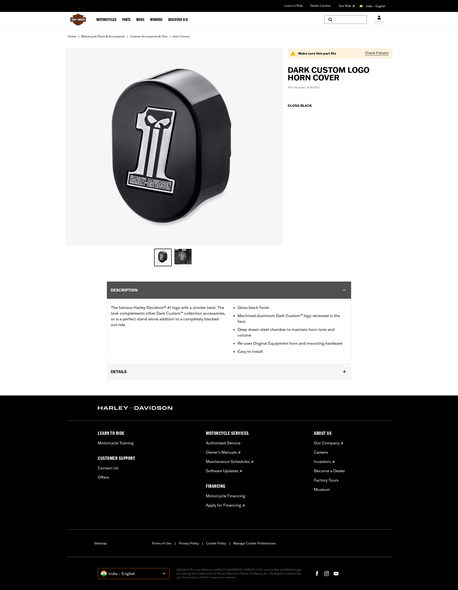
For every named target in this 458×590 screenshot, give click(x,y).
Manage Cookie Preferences (254, 543)
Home (72, 36)
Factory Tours (326, 480)
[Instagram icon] (326, 573)
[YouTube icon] (336, 573)
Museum (322, 489)
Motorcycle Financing (225, 495)
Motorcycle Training (116, 443)
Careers (321, 452)
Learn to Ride (293, 5)
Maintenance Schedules (228, 461)
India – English (375, 6)
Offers (103, 477)
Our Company (326, 443)
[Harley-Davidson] (148, 408)
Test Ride (344, 6)
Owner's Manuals (221, 452)
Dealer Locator (320, 5)
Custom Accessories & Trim (148, 36)
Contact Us (108, 468)
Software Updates (222, 470)
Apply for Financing (223, 505)
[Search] (345, 19)
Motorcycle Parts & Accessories (103, 36)
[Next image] (273, 147)
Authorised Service (223, 443)
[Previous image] (75, 147)
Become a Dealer (329, 470)
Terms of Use (162, 543)
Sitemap (100, 543)
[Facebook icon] (317, 573)
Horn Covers (181, 36)
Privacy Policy (189, 543)
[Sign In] (379, 19)
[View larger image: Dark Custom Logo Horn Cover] (174, 146)
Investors (322, 461)
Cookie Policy (216, 543)
